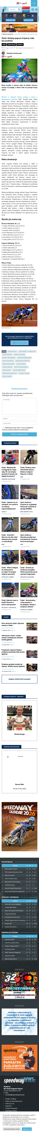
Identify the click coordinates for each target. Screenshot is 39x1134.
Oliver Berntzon (19, 370)
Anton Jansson (19, 355)
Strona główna (7, 34)
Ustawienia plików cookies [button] (12, 1129)
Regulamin (8, 1106)
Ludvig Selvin (7, 367)
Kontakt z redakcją (10, 1099)
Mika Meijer (6, 370)
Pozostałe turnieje (8, 577)
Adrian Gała (12, 351)
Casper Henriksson (24, 358)
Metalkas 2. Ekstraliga (9, 607)
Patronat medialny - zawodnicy (14, 696)
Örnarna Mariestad (9, 373)
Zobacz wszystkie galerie (19, 679)
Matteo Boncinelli (21, 367)
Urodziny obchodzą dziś (11, 747)
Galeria (6, 617)
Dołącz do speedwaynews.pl (13, 1101)
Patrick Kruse (24, 373)
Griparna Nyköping (22, 361)
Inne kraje (11, 44)
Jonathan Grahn (8, 364)
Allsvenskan (7, 355)
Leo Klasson (21, 364)
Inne (4, 44)
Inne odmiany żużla (26, 511)
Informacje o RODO (11, 1111)
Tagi (4, 351)
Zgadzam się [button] (26, 1129)
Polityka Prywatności (11, 1108)
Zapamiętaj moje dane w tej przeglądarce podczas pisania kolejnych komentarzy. (17, 429)
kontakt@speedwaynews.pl (15, 1095)
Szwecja (20, 44)
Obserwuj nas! (21, 343)
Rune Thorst (7, 376)
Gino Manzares (7, 361)
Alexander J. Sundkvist (27, 351)
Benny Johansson (8, 358)
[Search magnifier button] (19, 9)
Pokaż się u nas (9, 1103)
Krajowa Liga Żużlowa (8, 479)
